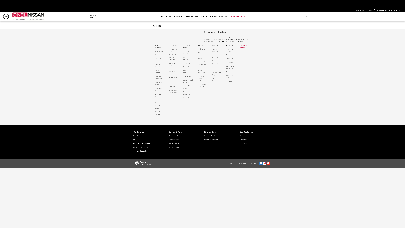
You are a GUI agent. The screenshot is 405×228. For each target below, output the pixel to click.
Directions (229, 59)
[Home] (6, 16)
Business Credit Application (202, 78)
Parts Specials (174, 143)
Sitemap (230, 163)
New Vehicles (159, 51)
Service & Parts (192, 16)
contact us (233, 41)
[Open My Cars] (306, 16)
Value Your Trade (211, 139)
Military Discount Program (215, 80)
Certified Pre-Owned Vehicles (173, 57)
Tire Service (187, 76)
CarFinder (172, 87)
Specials (213, 16)
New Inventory (165, 16)
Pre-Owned (178, 16)
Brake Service (188, 67)
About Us (223, 16)
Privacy (237, 163)
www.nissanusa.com (248, 163)
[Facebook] (261, 163)
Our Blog (229, 81)
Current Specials (140, 151)
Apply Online (202, 49)
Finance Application (212, 136)
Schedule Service (175, 136)
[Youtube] (268, 163)
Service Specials (175, 139)
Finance (204, 16)
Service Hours (174, 147)
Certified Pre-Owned (141, 143)
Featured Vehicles (140, 147)
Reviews (229, 72)
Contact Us (230, 62)
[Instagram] (264, 163)
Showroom (159, 55)
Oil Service (186, 63)
